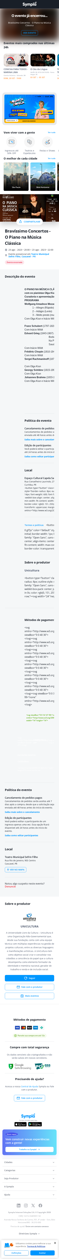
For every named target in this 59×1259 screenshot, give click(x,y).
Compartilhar (32, 221)
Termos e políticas (34, 525)
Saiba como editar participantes (41, 456)
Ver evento (29, 32)
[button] (9, 1245)
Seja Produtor (11, 1178)
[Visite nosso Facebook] (40, 1205)
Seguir (32, 978)
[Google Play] (35, 1124)
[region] (29, 1249)
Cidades (8, 1162)
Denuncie (10, 886)
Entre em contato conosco (37, 1226)
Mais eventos (32, 995)
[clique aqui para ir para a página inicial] (29, 4)
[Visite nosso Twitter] (33, 1205)
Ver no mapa (17, 869)
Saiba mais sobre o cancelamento (22, 812)
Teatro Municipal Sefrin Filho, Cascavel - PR (28, 255)
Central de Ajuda (29, 1086)
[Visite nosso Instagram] (26, 1205)
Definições (16, 1253)
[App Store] (21, 1124)
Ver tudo (51, 132)
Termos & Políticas (36, 1246)
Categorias (9, 1170)
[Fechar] (55, 1243)
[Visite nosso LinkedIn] (18, 1205)
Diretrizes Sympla (28, 1233)
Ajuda (7, 1194)
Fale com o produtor (32, 987)
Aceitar (42, 1253)
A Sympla (9, 1186)
